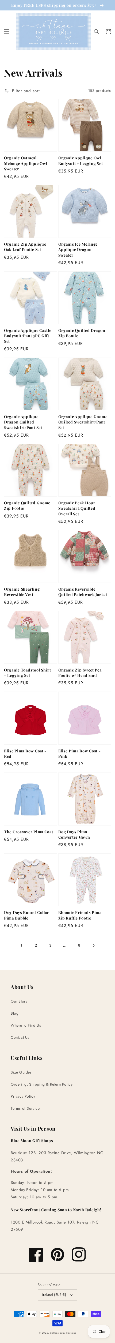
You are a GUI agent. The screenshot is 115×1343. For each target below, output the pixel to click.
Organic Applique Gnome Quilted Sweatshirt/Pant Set (83, 422)
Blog (14, 1013)
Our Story (19, 1001)
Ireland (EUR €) (54, 1294)
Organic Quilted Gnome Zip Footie (27, 505)
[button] (7, 31)
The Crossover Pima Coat (28, 831)
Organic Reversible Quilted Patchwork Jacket (82, 591)
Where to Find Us (26, 1025)
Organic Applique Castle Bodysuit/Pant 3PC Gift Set (27, 336)
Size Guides (21, 1072)
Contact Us (20, 1037)
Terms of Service (25, 1108)
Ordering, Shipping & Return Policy (41, 1084)
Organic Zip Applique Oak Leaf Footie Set (25, 246)
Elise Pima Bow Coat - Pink (79, 753)
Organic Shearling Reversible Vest (22, 591)
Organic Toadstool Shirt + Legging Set (27, 672)
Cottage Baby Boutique (63, 1332)
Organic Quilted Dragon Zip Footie (81, 333)
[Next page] (93, 945)
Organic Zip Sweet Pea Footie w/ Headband (80, 672)
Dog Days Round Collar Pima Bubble (26, 915)
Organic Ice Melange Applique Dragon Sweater (78, 249)
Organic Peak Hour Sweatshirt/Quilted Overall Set (76, 508)
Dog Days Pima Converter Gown (74, 834)
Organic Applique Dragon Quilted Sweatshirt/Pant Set (23, 422)
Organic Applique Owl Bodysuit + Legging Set (80, 160)
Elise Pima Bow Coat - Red (25, 753)
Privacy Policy (23, 1096)
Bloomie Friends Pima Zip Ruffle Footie (80, 915)
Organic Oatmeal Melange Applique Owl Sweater (25, 163)
